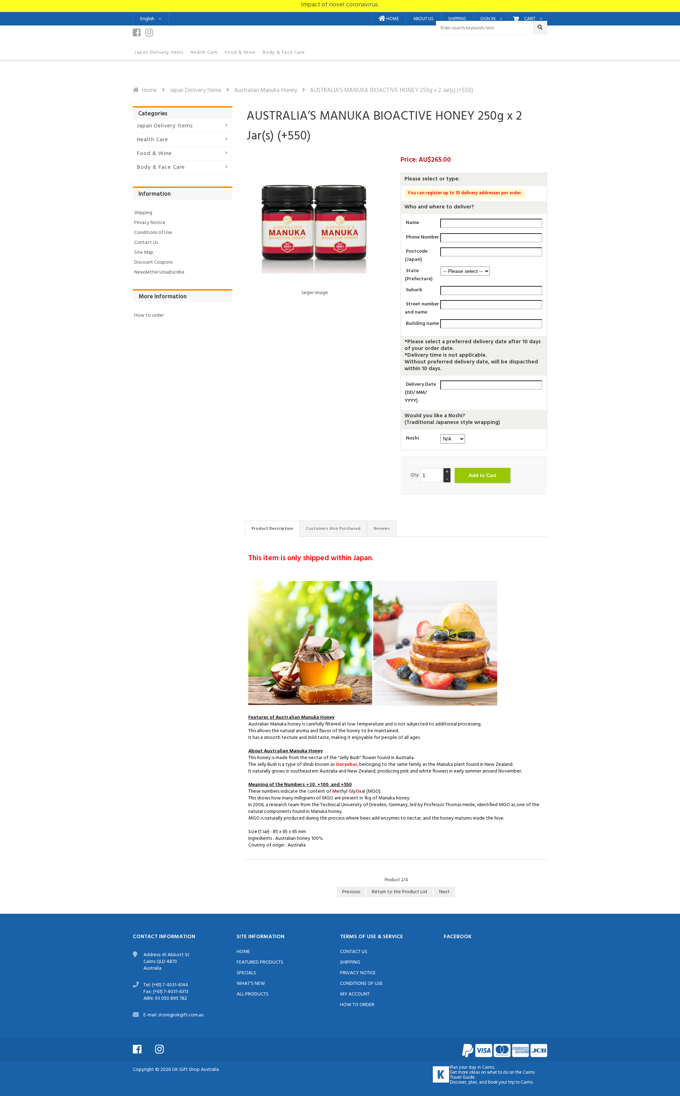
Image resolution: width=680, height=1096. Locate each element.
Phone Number (422, 237)
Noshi (412, 438)
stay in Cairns (481, 1067)
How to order (149, 315)
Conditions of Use (153, 233)
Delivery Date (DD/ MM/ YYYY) (420, 392)
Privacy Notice (149, 223)
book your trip (501, 1082)
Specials (246, 973)
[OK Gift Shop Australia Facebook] (143, 1048)
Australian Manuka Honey (265, 90)
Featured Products (260, 962)
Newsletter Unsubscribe (159, 272)
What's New (251, 984)
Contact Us (146, 243)
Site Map (143, 252)
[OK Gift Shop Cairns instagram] (151, 34)
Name (412, 223)
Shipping (143, 213)
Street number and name (422, 308)
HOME (392, 19)
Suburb (414, 290)
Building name (422, 323)
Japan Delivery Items (195, 90)
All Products (252, 994)
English (147, 19)
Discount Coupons (153, 262)
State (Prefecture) (418, 274)
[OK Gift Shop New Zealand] (441, 1074)
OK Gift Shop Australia (195, 1070)
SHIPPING (457, 19)
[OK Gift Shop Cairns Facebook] (138, 34)
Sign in (487, 19)
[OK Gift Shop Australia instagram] (165, 1048)
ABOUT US (423, 19)
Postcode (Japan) (416, 255)
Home (149, 90)
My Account (355, 994)
